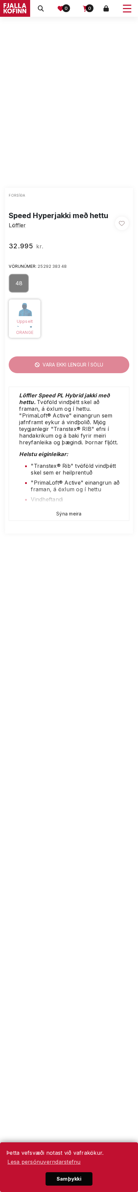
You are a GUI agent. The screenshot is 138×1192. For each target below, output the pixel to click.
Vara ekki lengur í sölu (72, 364)
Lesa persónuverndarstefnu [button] (43, 1161)
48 (19, 283)
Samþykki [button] (69, 1179)
